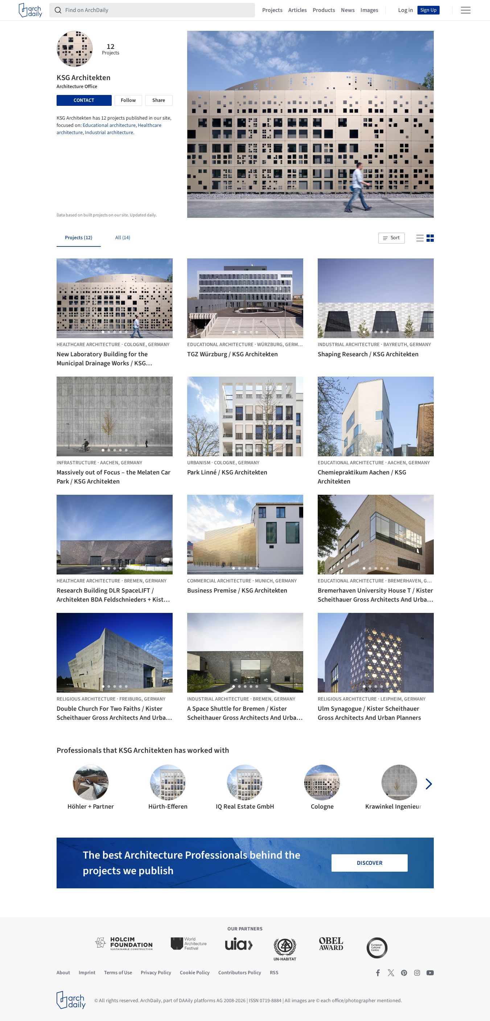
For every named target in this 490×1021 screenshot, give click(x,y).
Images (369, 10)
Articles (297, 10)
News (348, 10)
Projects (272, 10)
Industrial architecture (109, 132)
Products (324, 10)
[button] (391, 238)
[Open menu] (466, 10)
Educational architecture (109, 125)
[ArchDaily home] (30, 10)
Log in (405, 10)
